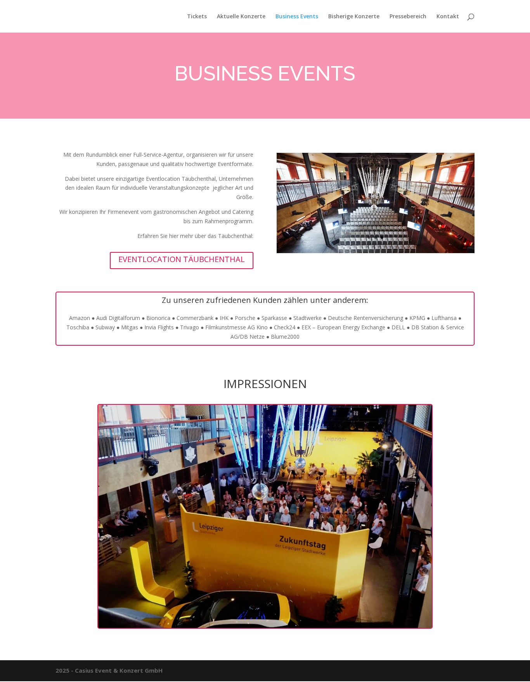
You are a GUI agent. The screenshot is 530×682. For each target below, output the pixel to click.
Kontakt (447, 17)
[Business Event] (265, 626)
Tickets (197, 17)
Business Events (296, 17)
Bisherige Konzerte (353, 17)
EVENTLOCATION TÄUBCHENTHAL (181, 259)
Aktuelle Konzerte (241, 17)
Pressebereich (408, 17)
